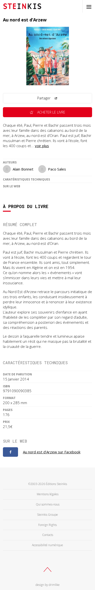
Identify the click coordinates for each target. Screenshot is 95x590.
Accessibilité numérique (47, 545)
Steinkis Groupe (47, 515)
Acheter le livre (50, 112)
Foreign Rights (47, 525)
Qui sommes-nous (47, 504)
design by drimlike (48, 585)
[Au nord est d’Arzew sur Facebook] (10, 452)
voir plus (42, 145)
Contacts (47, 535)
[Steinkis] (22, 5)
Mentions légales (47, 494)
